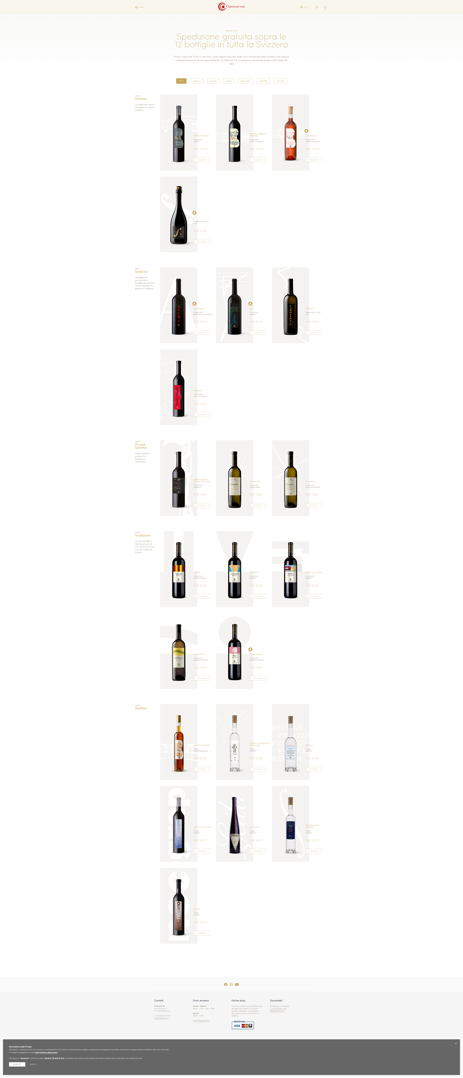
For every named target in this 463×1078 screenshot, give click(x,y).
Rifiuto (33, 1064)
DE (306, 7)
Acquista (201, 160)
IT (309, 7)
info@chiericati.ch (161, 1018)
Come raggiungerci (201, 1020)
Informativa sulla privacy (46, 1052)
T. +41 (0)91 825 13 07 (278, 1008)
